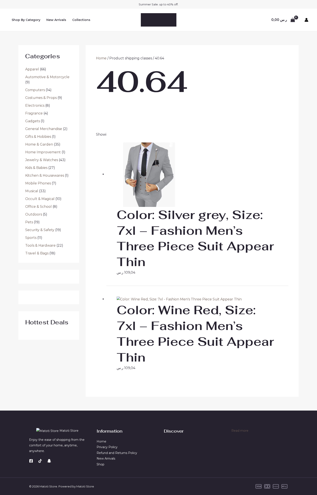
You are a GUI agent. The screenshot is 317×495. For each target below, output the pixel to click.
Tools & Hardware (40, 245)
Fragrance (34, 113)
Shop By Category (26, 20)
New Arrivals (56, 20)
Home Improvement (43, 152)
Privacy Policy (107, 447)
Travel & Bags (37, 253)
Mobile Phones (38, 183)
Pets (29, 222)
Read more (239, 430)
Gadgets (32, 121)
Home (101, 58)
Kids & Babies (36, 168)
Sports (30, 238)
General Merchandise (43, 129)
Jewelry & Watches (41, 160)
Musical (31, 191)
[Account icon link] (306, 20)
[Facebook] (31, 461)
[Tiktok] (40, 461)
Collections (81, 20)
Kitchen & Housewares (44, 175)
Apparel (32, 69)
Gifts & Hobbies (38, 137)
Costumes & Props (41, 98)
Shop (100, 464)
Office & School (38, 207)
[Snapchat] (49, 461)
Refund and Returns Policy (117, 453)
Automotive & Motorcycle (47, 77)
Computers (35, 90)
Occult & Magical (40, 199)
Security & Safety (39, 230)
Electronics (34, 105)
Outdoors (33, 214)
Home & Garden (39, 144)
